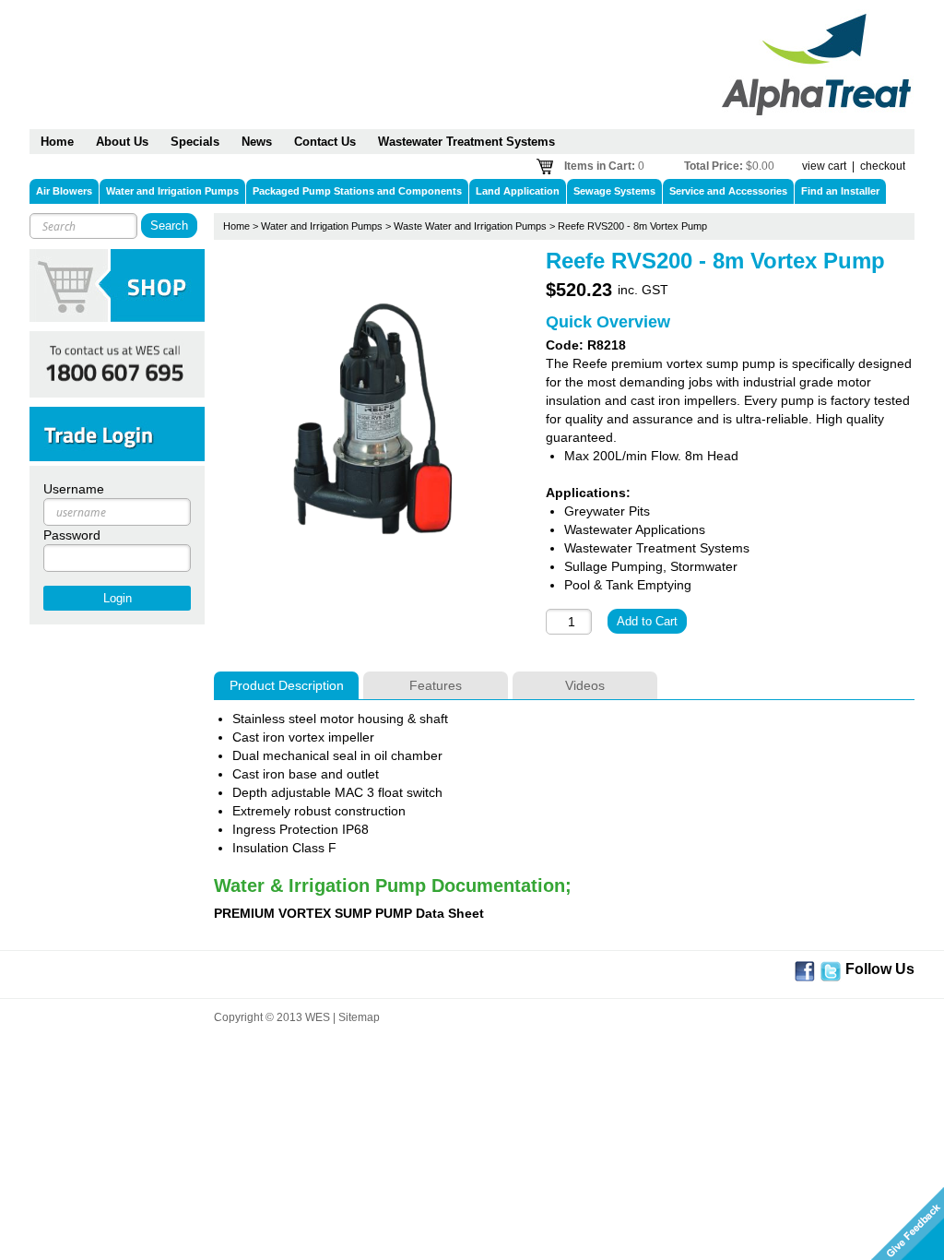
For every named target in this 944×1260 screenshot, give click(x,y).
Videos (585, 685)
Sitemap (359, 1017)
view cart (824, 166)
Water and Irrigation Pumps (322, 226)
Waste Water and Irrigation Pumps (470, 226)
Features (435, 685)
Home (236, 226)
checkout (882, 166)
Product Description (287, 685)
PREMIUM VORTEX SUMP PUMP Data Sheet (349, 913)
